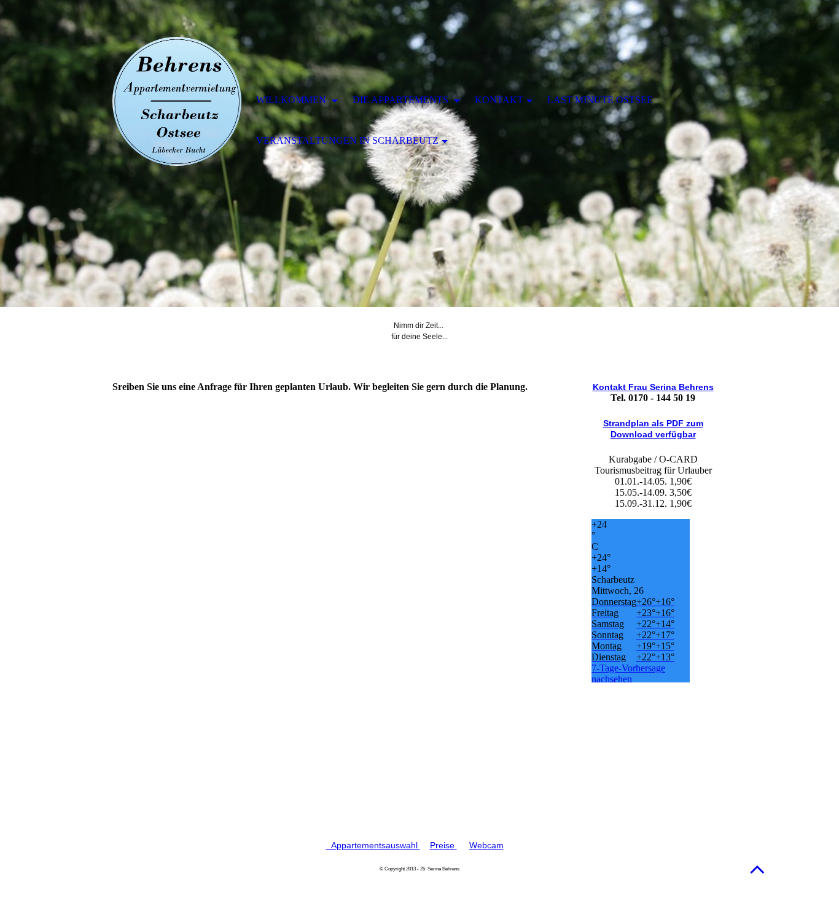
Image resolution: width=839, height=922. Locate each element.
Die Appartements (402, 100)
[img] (176, 101)
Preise (443, 845)
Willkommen (292, 100)
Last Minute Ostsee (600, 100)
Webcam (486, 845)
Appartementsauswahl (373, 845)
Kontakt (499, 100)
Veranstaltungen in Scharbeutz (347, 140)
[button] (757, 869)
